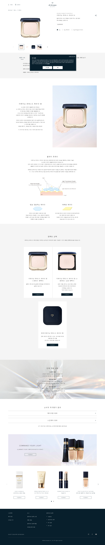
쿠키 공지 (50, 525)
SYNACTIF (11, 520)
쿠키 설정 (50, 522)
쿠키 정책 (48, 63)
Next (47, 47)
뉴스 (28, 513)
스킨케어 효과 (53, 420)
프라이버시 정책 (51, 519)
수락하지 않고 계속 (72, 56)
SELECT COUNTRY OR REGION (16, 534)
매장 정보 (29, 520)
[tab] (22, 58)
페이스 (15, 10)
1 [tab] (51, 501)
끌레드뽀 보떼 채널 (32, 523)
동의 (58, 67)
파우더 (20, 10)
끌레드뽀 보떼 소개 (32, 516)
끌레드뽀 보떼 (49, 513)
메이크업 (10, 10)
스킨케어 (10, 513)
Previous (13, 47)
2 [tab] (53, 501)
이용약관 (50, 516)
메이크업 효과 (53, 413)
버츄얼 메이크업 (31, 527)
